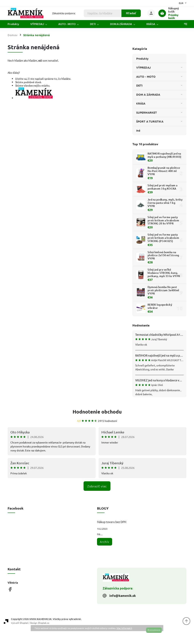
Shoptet (24, 622)
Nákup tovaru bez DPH (111, 522)
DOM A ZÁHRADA (148, 94)
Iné (138, 130)
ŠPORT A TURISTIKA (149, 121)
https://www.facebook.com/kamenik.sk (10, 589)
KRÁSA (141, 103)
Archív (104, 542)
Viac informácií (124, 628)
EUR (181, 3)
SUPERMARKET (146, 112)
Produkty (142, 58)
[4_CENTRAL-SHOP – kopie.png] (34, 98)
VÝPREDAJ (143, 67)
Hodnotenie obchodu (97, 411)
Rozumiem (154, 630)
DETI (139, 85)
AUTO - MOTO (146, 76)
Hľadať (131, 13)
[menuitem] (16, 24)
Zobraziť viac (97, 486)
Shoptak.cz (43, 622)
